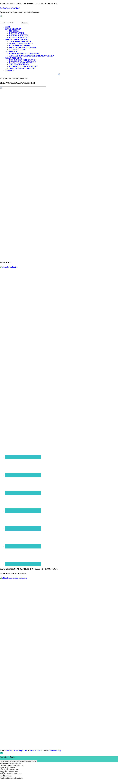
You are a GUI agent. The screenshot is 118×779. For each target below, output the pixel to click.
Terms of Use (34, 750)
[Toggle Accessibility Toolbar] (1, 753)
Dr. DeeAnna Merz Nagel (10, 8)
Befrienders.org (54, 750)
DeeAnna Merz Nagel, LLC (17, 750)
